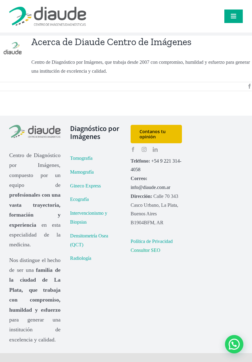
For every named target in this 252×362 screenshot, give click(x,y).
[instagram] (144, 149)
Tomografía (81, 158)
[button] (234, 344)
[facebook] (133, 149)
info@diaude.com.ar (150, 187)
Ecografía (79, 199)
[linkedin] (155, 149)
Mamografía (82, 172)
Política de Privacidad (152, 241)
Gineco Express (85, 185)
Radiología (80, 258)
